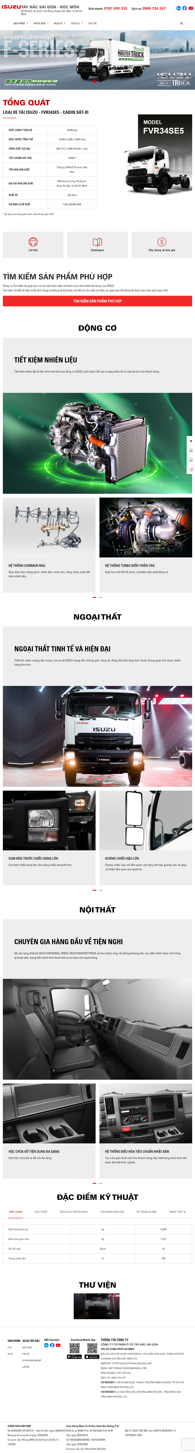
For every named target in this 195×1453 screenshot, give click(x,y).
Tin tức (92, 23)
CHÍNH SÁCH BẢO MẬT (19, 1426)
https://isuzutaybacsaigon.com (131, 1363)
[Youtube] (191, 8)
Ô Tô (10, 1347)
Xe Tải (10, 1354)
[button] (94, 81)
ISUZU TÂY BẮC (31, 1341)
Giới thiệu (27, 1347)
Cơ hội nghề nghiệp (31, 1360)
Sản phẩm (14, 1341)
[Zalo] (178, 8)
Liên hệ (25, 1367)
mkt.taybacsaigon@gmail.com (128, 1368)
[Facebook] (184, 8)
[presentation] (11, 59)
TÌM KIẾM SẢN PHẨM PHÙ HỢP (97, 301)
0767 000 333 (123, 1373)
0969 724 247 (118, 1377)
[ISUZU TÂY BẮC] (11, 7)
